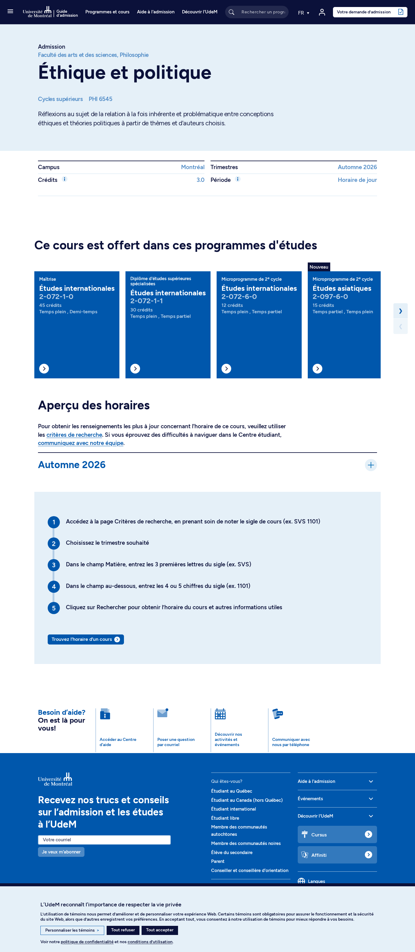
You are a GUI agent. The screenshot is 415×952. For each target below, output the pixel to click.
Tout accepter (159, 930)
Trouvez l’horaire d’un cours (82, 639)
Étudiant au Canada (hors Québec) (247, 800)
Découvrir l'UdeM (200, 12)
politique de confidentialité (87, 941)
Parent (218, 861)
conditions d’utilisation (150, 941)
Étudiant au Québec (231, 791)
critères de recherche (74, 434)
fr (301, 13)
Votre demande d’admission (364, 12)
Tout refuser (123, 930)
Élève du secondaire (231, 852)
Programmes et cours (107, 12)
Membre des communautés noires (246, 843)
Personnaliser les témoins (72, 930)
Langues (316, 881)
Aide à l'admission (155, 12)
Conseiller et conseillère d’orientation (249, 870)
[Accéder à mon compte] (322, 12)
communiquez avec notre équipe (80, 443)
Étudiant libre (225, 818)
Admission (51, 46)
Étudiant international (233, 809)
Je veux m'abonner (61, 852)
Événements (310, 798)
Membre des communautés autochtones (239, 830)
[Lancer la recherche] (231, 12)
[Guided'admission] (121, 779)
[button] (10, 12)
